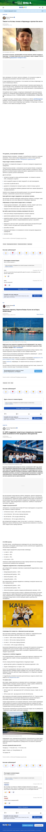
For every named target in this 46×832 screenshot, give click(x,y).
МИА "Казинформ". (18, 347)
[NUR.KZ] (23, 7)
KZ (39, 7)
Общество (5, 14)
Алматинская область (22, 244)
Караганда (30, 244)
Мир (3, 302)
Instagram (38, 295)
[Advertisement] (23, 67)
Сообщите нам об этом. (21, 238)
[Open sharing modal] (29, 414)
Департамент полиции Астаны (18, 57)
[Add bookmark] (41, 414)
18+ (9, 382)
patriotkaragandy (38, 99)
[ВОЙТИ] (43, 7)
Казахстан (5, 382)
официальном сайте (14, 677)
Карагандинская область (12, 244)
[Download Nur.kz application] (23, 3)
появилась (9, 361)
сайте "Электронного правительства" (26, 159)
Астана (4, 244)
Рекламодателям (38, 825)
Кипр (12, 382)
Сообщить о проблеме (28, 825)
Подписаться (38, 371)
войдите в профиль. (9, 266)
